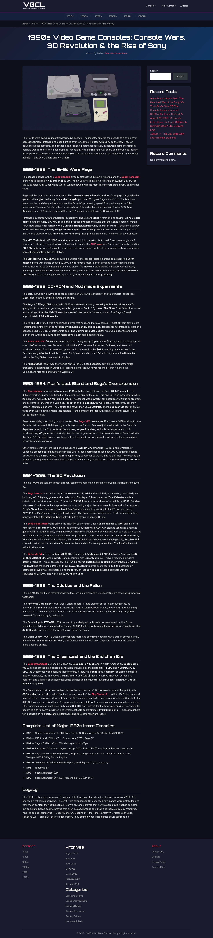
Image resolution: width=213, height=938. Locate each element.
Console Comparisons (76, 901)
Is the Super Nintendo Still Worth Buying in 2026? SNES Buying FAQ (168, 126)
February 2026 (73, 879)
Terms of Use (158, 867)
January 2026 (72, 884)
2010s (127, 16)
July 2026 (70, 858)
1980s (84, 16)
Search (154, 70)
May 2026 (70, 869)
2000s (113, 16)
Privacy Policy (158, 862)
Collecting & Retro (74, 896)
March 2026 (71, 874)
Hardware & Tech (74, 921)
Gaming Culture (73, 916)
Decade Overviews (116, 53)
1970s (70, 16)
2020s (142, 16)
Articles (184, 5)
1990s (98, 16)
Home (25, 24)
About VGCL (158, 851)
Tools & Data (167, 5)
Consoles (151, 5)
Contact (156, 857)
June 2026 (71, 863)
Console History (73, 906)
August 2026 (72, 853)
